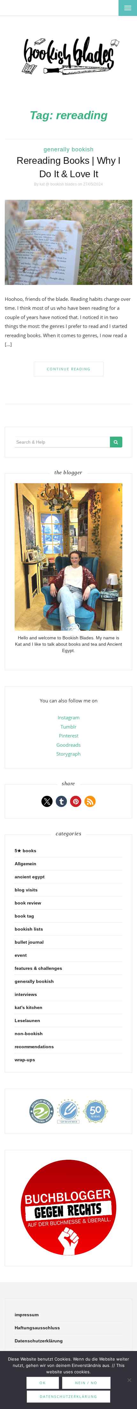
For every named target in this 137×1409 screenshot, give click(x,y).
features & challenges (38, 968)
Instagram (69, 717)
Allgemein (25, 863)
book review (28, 902)
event (21, 955)
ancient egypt (30, 876)
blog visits (26, 889)
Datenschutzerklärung (39, 1340)
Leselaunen (27, 1020)
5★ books (25, 850)
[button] (47, 801)
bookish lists (29, 929)
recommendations (34, 1046)
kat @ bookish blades (58, 184)
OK (43, 1382)
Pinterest (68, 735)
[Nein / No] (129, 1380)
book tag (24, 916)
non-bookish (29, 1033)
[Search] (116, 442)
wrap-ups (25, 1059)
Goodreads (68, 745)
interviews (26, 994)
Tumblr (68, 726)
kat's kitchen (28, 1007)
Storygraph (68, 754)
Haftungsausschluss (37, 1327)
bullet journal (29, 942)
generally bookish (69, 149)
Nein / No (86, 1382)
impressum (27, 1314)
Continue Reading (68, 369)
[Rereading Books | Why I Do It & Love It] (68, 241)
